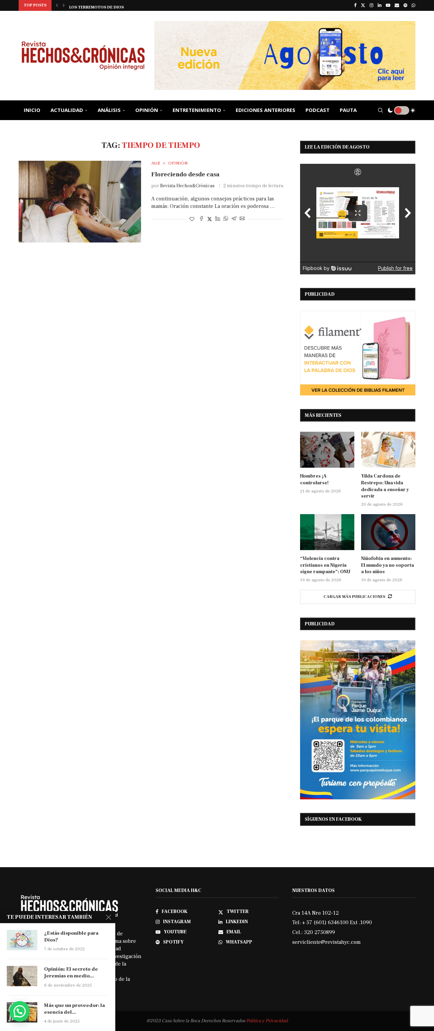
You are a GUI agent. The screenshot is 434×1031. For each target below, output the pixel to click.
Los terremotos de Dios (96, 5)
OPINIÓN (146, 109)
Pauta (348, 109)
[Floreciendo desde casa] (80, 201)
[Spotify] (405, 5)
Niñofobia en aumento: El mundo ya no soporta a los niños (387, 565)
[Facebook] (355, 5)
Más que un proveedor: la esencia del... (74, 1008)
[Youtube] (388, 5)
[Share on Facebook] (201, 219)
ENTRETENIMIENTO (197, 109)
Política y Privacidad (267, 1021)
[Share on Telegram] (234, 219)
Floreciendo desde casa (185, 174)
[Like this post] (192, 219)
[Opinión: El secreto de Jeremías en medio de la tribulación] (22, 976)
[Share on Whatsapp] (225, 219)
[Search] (380, 110)
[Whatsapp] (413, 5)
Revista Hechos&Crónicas (187, 186)
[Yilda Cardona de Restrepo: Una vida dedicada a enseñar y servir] (388, 450)
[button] (57, 5)
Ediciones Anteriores (265, 109)
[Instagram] (371, 5)
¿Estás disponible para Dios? (71, 936)
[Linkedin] (379, 5)
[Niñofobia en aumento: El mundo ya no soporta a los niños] (388, 532)
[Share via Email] (242, 219)
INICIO (32, 109)
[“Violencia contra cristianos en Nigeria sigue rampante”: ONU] (327, 532)
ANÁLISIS (109, 109)
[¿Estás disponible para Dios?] (22, 940)
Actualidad (67, 109)
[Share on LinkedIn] (217, 219)
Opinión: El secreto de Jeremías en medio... (71, 972)
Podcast (317, 109)
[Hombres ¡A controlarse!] (327, 450)
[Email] (397, 5)
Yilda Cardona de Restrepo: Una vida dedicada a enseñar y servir (385, 486)
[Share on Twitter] (209, 219)
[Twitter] (363, 5)
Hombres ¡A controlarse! (314, 479)
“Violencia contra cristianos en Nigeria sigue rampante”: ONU (325, 565)
